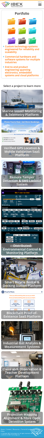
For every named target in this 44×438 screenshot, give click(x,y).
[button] (40, 4)
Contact (8, 429)
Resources (16, 429)
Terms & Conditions (27, 429)
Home (3, 429)
